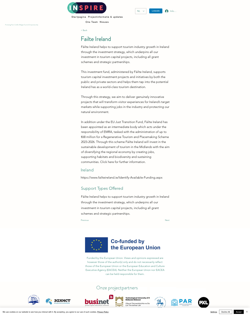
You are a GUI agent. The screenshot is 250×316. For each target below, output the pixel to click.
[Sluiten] (246, 312)
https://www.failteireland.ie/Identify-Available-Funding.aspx (121, 177)
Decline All (225, 312)
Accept (239, 312)
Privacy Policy (103, 312)
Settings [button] (213, 312)
